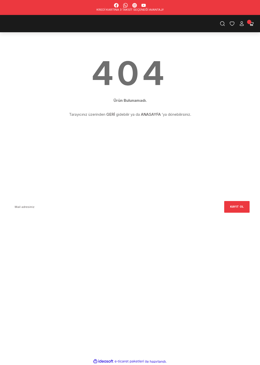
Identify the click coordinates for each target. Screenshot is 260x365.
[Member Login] (241, 23)
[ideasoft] (103, 361)
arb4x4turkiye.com (24, 254)
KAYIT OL (237, 206)
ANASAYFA (151, 114)
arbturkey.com (50, 254)
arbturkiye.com (76, 254)
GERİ (110, 114)
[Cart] (251, 23)
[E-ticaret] (129, 361)
